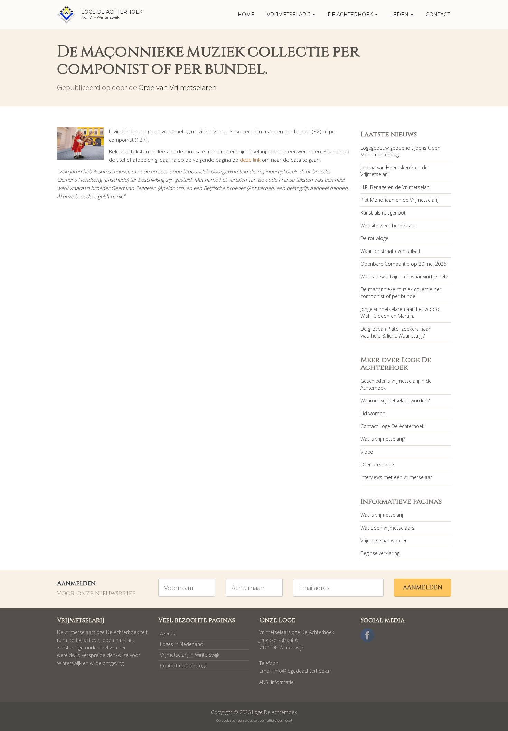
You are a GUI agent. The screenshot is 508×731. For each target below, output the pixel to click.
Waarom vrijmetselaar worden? (395, 400)
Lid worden (372, 413)
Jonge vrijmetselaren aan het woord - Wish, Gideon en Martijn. (401, 312)
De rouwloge (374, 238)
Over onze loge (377, 464)
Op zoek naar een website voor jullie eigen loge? (254, 720)
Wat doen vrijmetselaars (387, 527)
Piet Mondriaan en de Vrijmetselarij (399, 200)
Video (366, 451)
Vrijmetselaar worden (384, 540)
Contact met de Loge (183, 665)
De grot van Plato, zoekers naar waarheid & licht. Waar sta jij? (395, 332)
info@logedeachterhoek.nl (303, 670)
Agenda (168, 633)
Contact (438, 14)
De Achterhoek (351, 14)
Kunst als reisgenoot (383, 212)
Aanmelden (422, 587)
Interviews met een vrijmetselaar (396, 477)
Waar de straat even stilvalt (390, 251)
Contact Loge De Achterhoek (392, 426)
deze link (250, 159)
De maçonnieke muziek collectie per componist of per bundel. (400, 293)
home (246, 14)
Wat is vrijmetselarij (381, 515)
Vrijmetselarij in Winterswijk (189, 655)
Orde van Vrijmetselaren (178, 87)
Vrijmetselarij (289, 14)
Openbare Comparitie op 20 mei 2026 (403, 263)
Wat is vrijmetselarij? (382, 439)
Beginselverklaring (379, 553)
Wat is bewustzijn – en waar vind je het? (404, 276)
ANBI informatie (276, 682)
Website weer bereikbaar (388, 225)
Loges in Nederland (181, 644)
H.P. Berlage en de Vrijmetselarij (395, 187)
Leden (400, 14)
